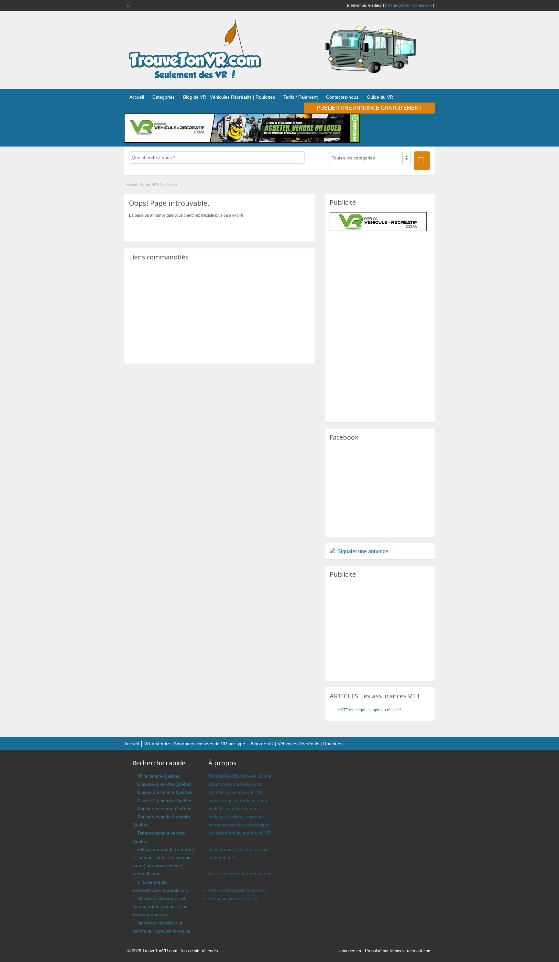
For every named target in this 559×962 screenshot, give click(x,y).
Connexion (422, 5)
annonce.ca (350, 950)
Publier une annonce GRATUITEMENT (369, 108)
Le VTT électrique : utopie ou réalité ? (368, 710)
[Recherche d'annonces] (422, 160)
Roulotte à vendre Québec (164, 808)
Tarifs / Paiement (300, 97)
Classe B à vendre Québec (164, 792)
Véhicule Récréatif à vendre (236, 890)
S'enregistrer (398, 5)
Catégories (163, 97)
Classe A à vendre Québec (164, 784)
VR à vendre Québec (158, 776)
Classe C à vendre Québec (164, 800)
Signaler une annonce (362, 551)
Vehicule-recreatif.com (411, 950)
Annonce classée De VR (233, 898)
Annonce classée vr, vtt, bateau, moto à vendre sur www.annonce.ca (159, 906)
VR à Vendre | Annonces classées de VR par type (194, 743)
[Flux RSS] (129, 5)
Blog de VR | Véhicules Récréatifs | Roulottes (229, 97)
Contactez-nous (342, 97)
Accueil (136, 97)
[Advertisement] (219, 312)
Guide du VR (380, 97)
